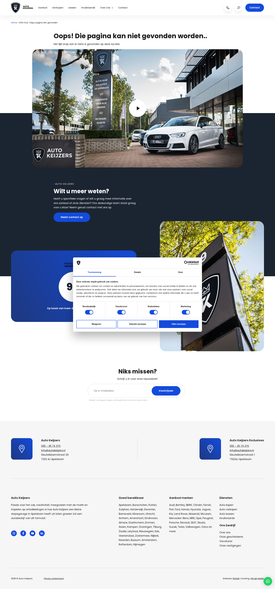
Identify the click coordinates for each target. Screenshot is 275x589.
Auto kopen (226, 505)
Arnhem (123, 518)
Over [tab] (180, 272)
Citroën (197, 505)
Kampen (132, 527)
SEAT (193, 522)
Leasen (72, 7)
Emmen (150, 522)
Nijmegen (139, 544)
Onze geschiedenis (231, 536)
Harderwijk (136, 509)
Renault (185, 522)
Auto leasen (226, 514)
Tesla (181, 527)
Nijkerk (154, 535)
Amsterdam (149, 540)
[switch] (121, 312)
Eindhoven (151, 518)
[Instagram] (14, 533)
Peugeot (208, 518)
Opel (198, 518)
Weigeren (96, 324)
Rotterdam (125, 544)
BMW (189, 505)
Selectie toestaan (137, 324)
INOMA (236, 578)
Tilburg (157, 527)
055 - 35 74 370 (51, 446)
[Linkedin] (42, 533)
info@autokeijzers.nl (53, 450)
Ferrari (207, 505)
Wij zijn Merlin (257, 578)
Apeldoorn (125, 505)
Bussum (136, 540)
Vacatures (225, 541)
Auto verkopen (228, 509)
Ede (157, 531)
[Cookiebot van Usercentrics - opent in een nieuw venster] (186, 263)
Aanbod (42, 7)
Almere (123, 522)
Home (14, 22)
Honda (185, 509)
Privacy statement (54, 578)
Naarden (124, 540)
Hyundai (195, 509)
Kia (171, 514)
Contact (123, 7)
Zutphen (124, 509)
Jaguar (206, 509)
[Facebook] (23, 533)
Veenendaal (126, 535)
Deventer (149, 509)
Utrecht (150, 514)
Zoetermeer (142, 535)
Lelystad (133, 531)
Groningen (145, 527)
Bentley (180, 505)
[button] (268, 581)
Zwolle (122, 531)
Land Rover (181, 514)
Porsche (174, 522)
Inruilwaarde (88, 7)
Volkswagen (192, 527)
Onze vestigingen (230, 545)
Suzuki (173, 527)
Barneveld (125, 514)
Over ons (105, 7)
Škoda (201, 522)
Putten (152, 505)
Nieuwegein (146, 531)
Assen (122, 527)
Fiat (171, 509)
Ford (177, 509)
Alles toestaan (179, 324)
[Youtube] (32, 533)
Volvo (204, 527)
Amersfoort (137, 518)
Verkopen (57, 7)
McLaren (206, 514)
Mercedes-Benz (178, 518)
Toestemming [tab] (94, 272)
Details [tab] (137, 272)
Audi (172, 505)
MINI (192, 518)
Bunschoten (139, 505)
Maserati (194, 514)
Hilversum (138, 514)
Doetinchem (136, 522)
